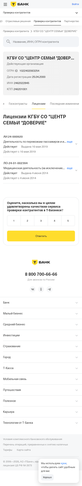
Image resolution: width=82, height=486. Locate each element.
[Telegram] (49, 289)
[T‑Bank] (20, 4)
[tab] (18, 103)
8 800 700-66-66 (41, 274)
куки (63, 463)
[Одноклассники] (41, 289)
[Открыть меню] (5, 4)
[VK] (33, 289)
